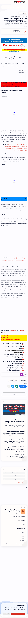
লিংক (23, 345)
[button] (23, 386)
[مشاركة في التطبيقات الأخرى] (8, 386)
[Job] (23, 7)
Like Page (8, 84)
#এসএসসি (16, 380)
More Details (6, 614)
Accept (18, 614)
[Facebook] (23, 516)
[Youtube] (15, 516)
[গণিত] (8, 7)
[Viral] (5, 7)
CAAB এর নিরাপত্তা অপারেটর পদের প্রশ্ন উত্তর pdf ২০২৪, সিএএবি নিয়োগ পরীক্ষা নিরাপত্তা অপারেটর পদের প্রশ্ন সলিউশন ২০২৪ (14, 449)
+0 (21, 374)
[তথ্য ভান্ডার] (17, 454)
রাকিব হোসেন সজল (13, 198)
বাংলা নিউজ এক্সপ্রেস (17, 544)
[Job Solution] (18, 7)
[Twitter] (19, 516)
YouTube (3, 84)
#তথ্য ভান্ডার (11, 380)
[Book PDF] (12, 7)
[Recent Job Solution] (14, 418)
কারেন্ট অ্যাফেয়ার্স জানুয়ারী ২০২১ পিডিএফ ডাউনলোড (15, 457)
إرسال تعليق (14, 394)
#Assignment (23, 380)
